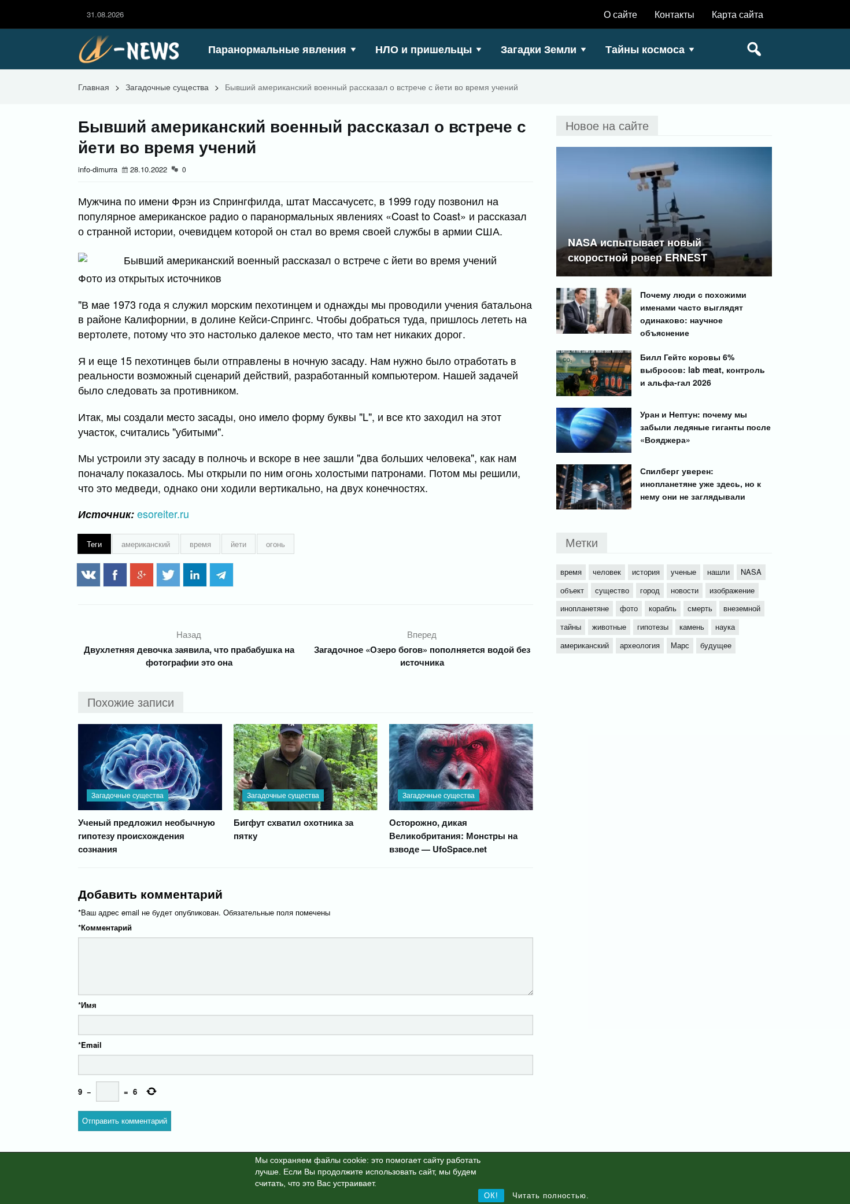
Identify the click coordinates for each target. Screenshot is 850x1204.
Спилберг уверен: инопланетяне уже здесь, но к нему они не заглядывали (700, 483)
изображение (732, 590)
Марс (680, 645)
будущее (715, 645)
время (200, 543)
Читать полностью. (550, 1195)
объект (572, 590)
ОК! (491, 1195)
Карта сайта (737, 14)
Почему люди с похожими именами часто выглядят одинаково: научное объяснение (693, 313)
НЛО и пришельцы (423, 49)
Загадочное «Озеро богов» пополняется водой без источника (422, 656)
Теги (94, 543)
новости (685, 590)
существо (612, 590)
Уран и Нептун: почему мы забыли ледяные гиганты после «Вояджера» (705, 426)
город (650, 590)
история (646, 571)
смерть (700, 608)
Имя (87, 1004)
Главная (93, 87)
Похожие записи (130, 701)
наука (725, 626)
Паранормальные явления (277, 49)
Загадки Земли (538, 49)
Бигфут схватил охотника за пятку (293, 829)
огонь (275, 543)
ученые (683, 571)
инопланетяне (584, 608)
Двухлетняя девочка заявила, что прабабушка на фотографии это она (189, 656)
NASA (751, 571)
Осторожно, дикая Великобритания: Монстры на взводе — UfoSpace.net (453, 835)
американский (145, 543)
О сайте (620, 14)
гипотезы (652, 626)
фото (629, 608)
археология (640, 645)
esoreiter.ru (163, 513)
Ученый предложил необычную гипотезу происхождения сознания (146, 835)
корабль (663, 608)
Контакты (674, 14)
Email (90, 1044)
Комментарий (105, 927)
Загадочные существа (167, 87)
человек (607, 571)
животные (609, 626)
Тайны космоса (645, 49)
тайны (570, 626)
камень (691, 626)
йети (238, 543)
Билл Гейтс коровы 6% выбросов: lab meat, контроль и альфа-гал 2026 (702, 369)
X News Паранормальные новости (133, 49)
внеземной (741, 608)
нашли (718, 571)
